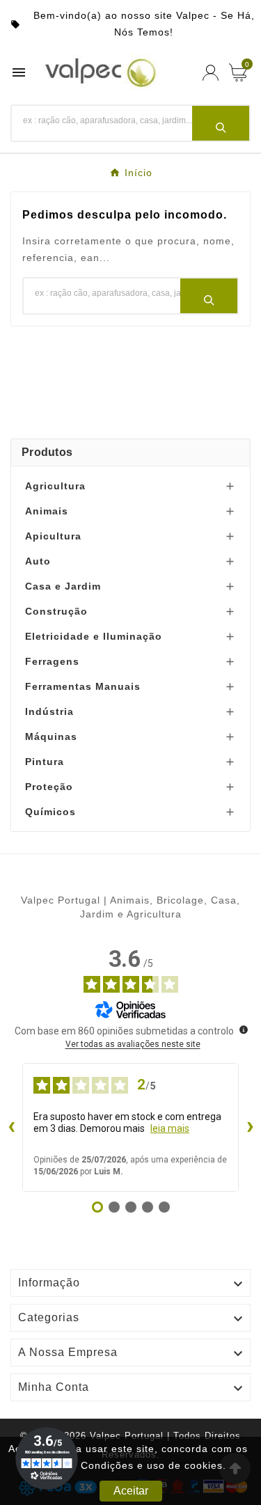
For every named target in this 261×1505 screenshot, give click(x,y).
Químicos (50, 811)
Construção (56, 611)
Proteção (49, 786)
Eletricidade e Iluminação (93, 636)
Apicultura (53, 536)
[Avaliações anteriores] (11, 1127)
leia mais (169, 1128)
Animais (46, 511)
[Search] (220, 123)
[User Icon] (211, 73)
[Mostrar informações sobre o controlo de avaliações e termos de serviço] (243, 1029)
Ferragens (52, 661)
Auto (38, 561)
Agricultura (55, 485)
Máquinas (51, 736)
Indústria (49, 711)
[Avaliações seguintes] (250, 1127)
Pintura (44, 761)
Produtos (47, 452)
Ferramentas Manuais (83, 686)
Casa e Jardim (63, 586)
